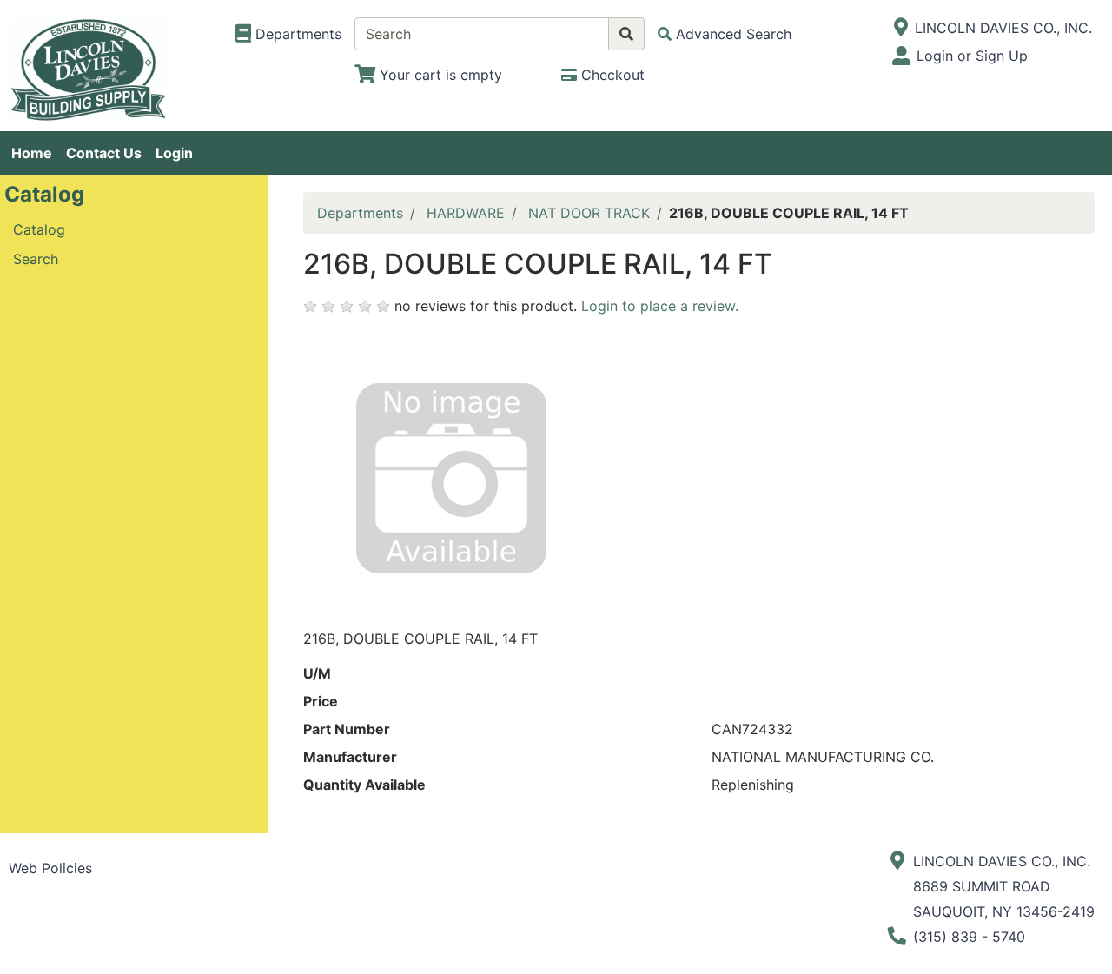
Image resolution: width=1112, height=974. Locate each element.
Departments (360, 213)
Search (35, 259)
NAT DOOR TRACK (589, 213)
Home (31, 153)
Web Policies (50, 868)
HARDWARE (466, 213)
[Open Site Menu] (900, 27)
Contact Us (104, 153)
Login (174, 153)
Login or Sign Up (972, 55)
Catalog (39, 229)
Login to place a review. (659, 306)
